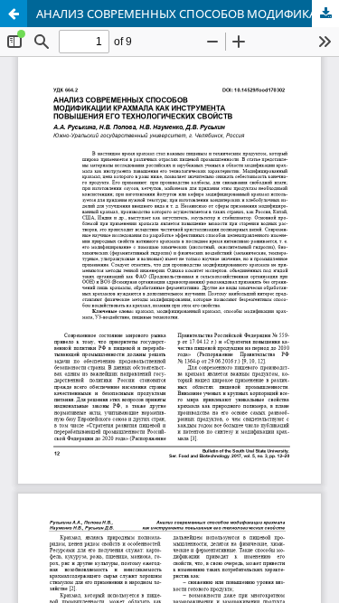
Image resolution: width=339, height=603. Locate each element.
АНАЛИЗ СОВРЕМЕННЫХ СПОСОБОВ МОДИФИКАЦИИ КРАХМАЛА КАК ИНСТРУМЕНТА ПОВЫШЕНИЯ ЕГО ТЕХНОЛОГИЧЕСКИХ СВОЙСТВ (187, 13)
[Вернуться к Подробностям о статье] (13, 13)
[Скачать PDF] (325, 13)
